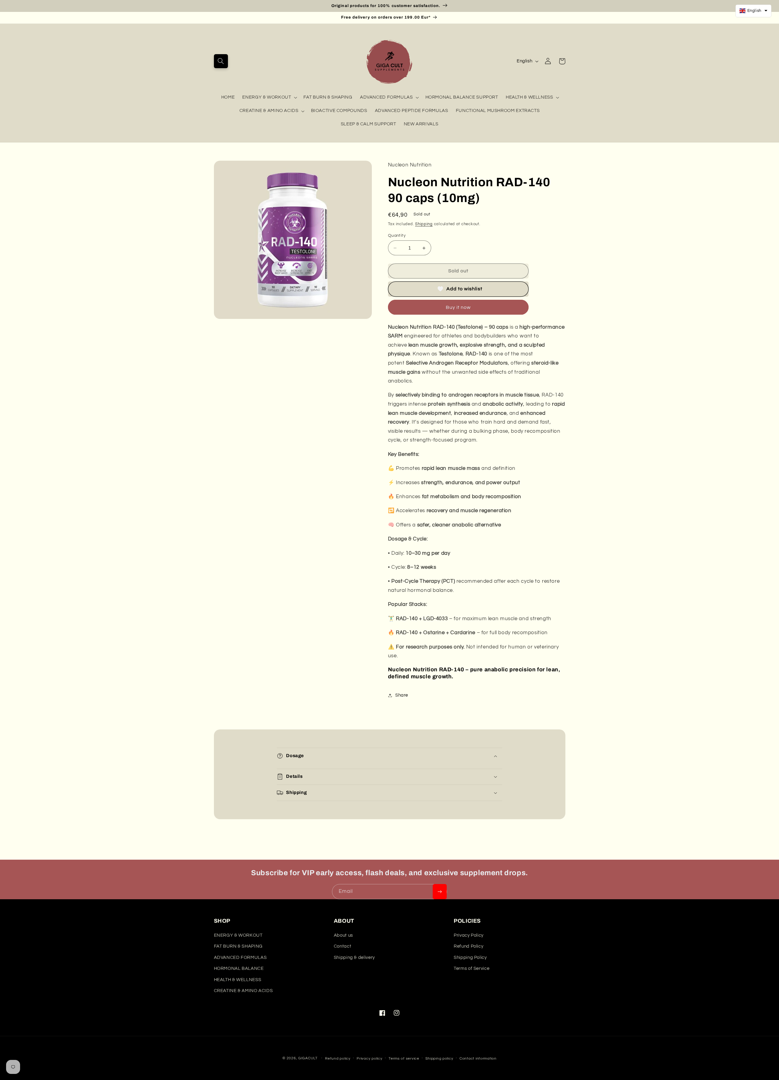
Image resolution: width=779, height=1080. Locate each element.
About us (343, 935)
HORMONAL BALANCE (239, 968)
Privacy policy (369, 1058)
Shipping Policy (470, 957)
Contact (342, 946)
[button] (221, 61)
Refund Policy (468, 946)
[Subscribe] (440, 891)
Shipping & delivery (354, 957)
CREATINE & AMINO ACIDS (269, 110)
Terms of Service (471, 968)
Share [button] (401, 695)
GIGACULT (308, 1058)
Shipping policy (439, 1058)
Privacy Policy (469, 935)
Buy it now (458, 307)
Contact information (478, 1058)
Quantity (397, 235)
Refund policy (338, 1058)
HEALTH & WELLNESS (529, 97)
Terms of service (404, 1058)
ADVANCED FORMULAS (386, 97)
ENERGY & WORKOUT (266, 97)
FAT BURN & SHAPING (238, 946)
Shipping (424, 224)
